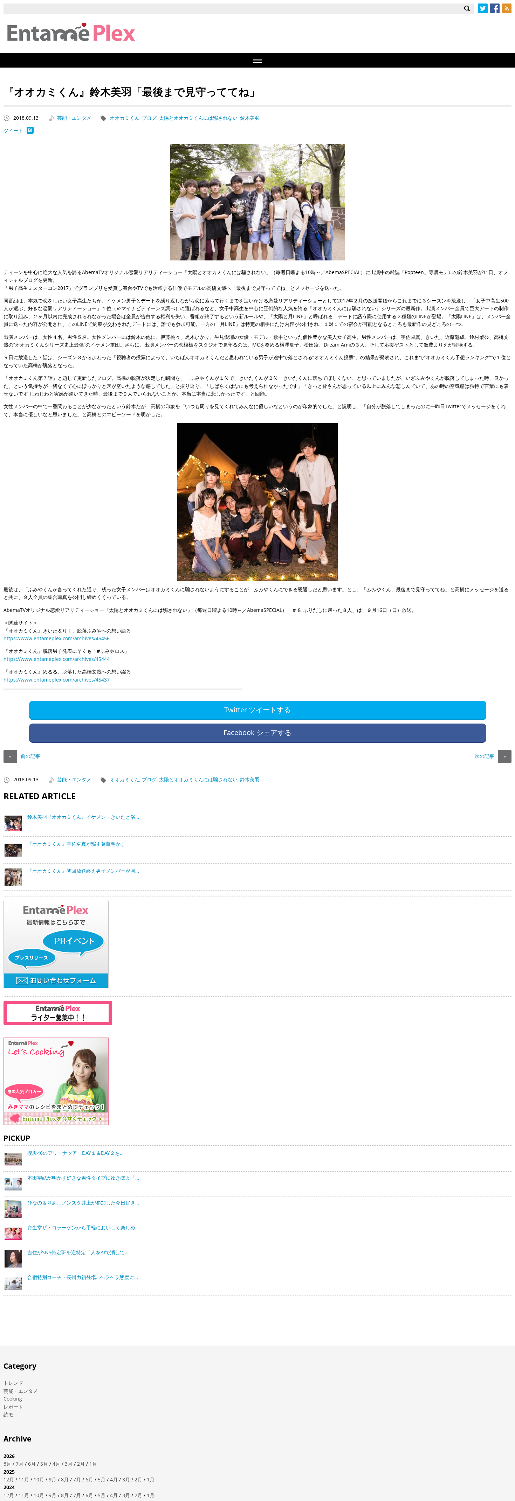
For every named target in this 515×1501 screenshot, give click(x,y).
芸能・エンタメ (74, 117)
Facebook (495, 8)
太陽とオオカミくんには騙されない (198, 117)
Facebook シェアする (257, 732)
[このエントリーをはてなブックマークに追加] (30, 131)
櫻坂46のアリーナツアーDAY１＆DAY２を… (75, 1153)
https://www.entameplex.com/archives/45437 (57, 679)
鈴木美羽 (250, 117)
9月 (52, 1479)
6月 (32, 1463)
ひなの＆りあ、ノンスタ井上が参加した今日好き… (83, 1202)
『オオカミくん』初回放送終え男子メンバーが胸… (83, 870)
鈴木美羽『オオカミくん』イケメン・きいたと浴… (83, 817)
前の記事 (24, 756)
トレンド (13, 1383)
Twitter (483, 8)
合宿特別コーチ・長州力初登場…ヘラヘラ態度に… (82, 1277)
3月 (69, 1463)
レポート (13, 1406)
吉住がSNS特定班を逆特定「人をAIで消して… (78, 1252)
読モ (8, 1414)
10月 (39, 1479)
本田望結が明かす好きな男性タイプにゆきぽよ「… (83, 1177)
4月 (56, 1463)
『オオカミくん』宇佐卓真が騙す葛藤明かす (76, 843)
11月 (24, 1479)
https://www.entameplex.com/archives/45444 (57, 659)
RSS (506, 8)
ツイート (13, 130)
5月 (44, 1463)
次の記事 (490, 756)
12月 (9, 1479)
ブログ (149, 117)
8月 (7, 1463)
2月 (81, 1463)
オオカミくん (124, 117)
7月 (19, 1463)
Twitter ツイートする (257, 709)
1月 (93, 1463)
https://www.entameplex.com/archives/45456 (57, 638)
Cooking (13, 1398)
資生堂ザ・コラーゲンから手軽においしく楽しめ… (83, 1227)
